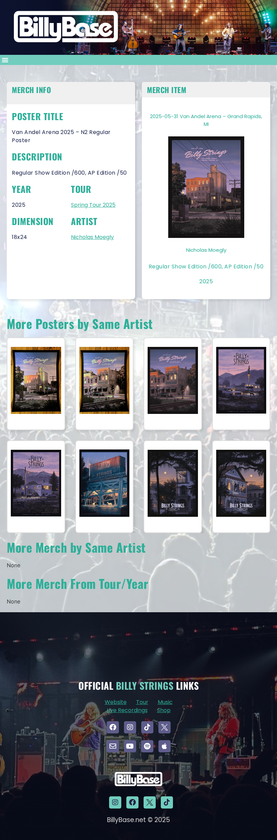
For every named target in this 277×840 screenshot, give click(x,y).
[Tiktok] (147, 727)
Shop (164, 710)
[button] (5, 60)
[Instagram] (130, 727)
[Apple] (164, 746)
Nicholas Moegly (92, 237)
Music (165, 702)
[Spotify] (147, 746)
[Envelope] (113, 746)
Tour (142, 702)
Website (116, 702)
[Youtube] (130, 746)
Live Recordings (127, 710)
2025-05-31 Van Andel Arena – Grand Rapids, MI (206, 120)
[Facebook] (113, 727)
